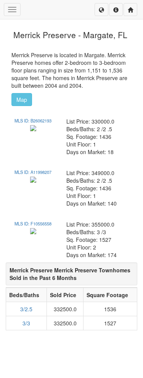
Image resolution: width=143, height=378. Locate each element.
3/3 (26, 323)
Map (21, 99)
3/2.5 (26, 309)
